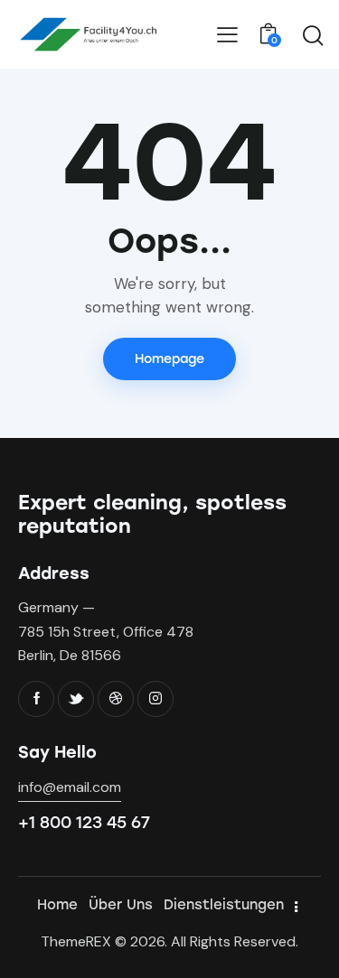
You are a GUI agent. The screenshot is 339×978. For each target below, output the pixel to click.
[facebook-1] (36, 699)
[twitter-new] (76, 699)
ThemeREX (76, 941)
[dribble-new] (116, 699)
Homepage (169, 359)
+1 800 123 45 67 (84, 823)
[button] (227, 34)
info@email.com (69, 787)
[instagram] (155, 699)
